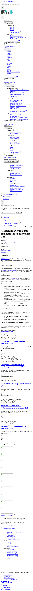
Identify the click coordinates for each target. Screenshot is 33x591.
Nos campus (10, 533)
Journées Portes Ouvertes (9, 526)
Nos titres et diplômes (12, 554)
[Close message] (2, 7)
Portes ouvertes (7, 196)
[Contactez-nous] (2, 215)
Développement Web (15, 104)
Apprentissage (13, 142)
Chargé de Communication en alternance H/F (13, 342)
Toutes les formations (12, 546)
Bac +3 (12, 28)
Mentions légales (8, 575)
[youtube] (11, 583)
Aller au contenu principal (7, 1)
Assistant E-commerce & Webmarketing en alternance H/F (14, 407)
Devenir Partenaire (15, 116)
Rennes (2, 247)
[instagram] (4, 583)
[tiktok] (8, 583)
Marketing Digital (14, 38)
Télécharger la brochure (16, 191)
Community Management (16, 100)
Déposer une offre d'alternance (18, 114)
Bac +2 (12, 27)
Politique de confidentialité (10, 579)
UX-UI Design (14, 109)
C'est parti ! (19, 212)
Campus (6, 47)
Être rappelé (6, 217)
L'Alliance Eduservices (13, 539)
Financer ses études (15, 137)
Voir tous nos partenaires (7, 515)
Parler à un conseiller (15, 188)
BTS (11, 147)
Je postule (3, 252)
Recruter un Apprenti (12, 556)
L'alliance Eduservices (16, 175)
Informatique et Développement (18, 37)
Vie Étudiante (10, 549)
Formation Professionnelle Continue (19, 117)
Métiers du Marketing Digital (17, 92)
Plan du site (7, 576)
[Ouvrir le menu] (2, 17)
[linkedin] (6, 583)
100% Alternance (14, 138)
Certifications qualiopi (15, 167)
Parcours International (15, 133)
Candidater (13, 185)
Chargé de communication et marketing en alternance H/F (13, 366)
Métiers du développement (17, 94)
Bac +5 (12, 30)
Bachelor (12, 149)
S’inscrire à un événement (16, 189)
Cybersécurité (13, 101)
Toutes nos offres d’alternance (11, 223)
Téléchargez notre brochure (10, 194)
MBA (11, 150)
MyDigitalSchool (5, 259)
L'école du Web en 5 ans (16, 165)
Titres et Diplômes (14, 168)
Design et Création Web (16, 36)
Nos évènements (11, 538)
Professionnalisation (15, 143)
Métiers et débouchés (12, 555)
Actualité (12, 178)
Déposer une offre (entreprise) (17, 186)
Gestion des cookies (9, 578)
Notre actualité (10, 535)
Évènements (13, 180)
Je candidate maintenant (7, 331)
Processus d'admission (15, 132)
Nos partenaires (14, 172)
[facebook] (2, 583)
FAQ (11, 181)
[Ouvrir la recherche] (2, 201)
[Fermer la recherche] (2, 203)
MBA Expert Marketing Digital (8, 242)
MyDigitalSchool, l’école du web (15, 532)
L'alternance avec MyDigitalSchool (19, 119)
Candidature (6, 199)
